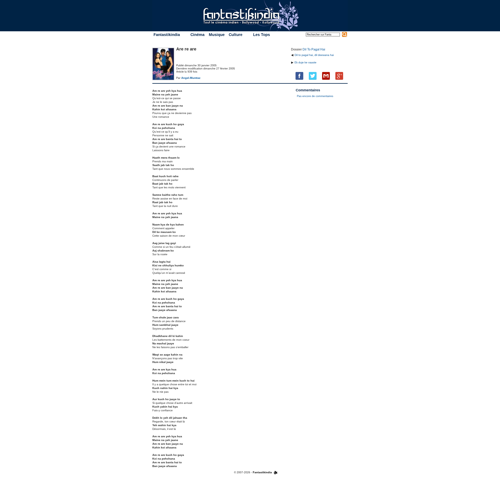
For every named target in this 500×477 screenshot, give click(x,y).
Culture (235, 34)
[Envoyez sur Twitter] (313, 76)
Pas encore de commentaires (315, 96)
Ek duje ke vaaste (305, 62)
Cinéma (197, 34)
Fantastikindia (167, 34)
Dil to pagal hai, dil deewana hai (314, 55)
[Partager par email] (326, 76)
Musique (217, 34)
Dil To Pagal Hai (314, 49)
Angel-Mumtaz (190, 77)
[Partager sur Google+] (339, 76)
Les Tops (261, 34)
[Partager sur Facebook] (299, 76)
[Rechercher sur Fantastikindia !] (344, 34)
